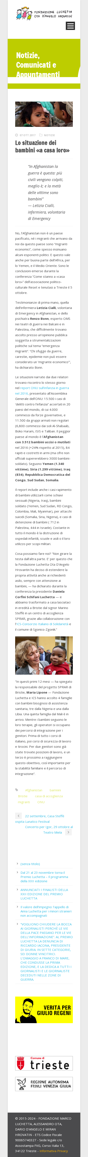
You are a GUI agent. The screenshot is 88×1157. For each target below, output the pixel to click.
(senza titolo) (30, 864)
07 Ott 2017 (27, 135)
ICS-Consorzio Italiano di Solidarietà (42, 624)
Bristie (23, 796)
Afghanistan (33, 790)
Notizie (49, 135)
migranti (24, 802)
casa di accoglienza (49, 796)
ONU (41, 802)
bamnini (55, 790)
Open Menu (70, 26)
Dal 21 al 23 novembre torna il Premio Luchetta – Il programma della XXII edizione (44, 876)
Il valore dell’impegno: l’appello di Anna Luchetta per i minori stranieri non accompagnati (46, 911)
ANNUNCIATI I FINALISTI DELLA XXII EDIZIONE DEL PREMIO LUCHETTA (44, 894)
